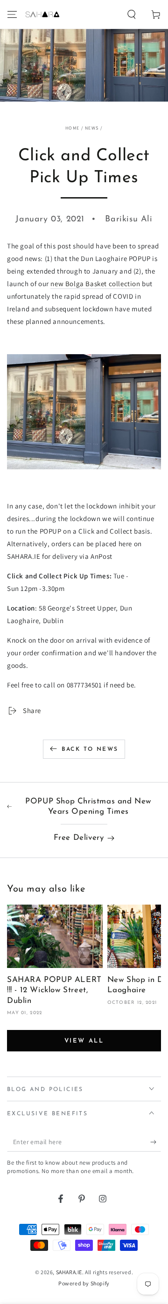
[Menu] (12, 14)
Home (72, 128)
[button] (131, 14)
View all (84, 1041)
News (91, 128)
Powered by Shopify (84, 1283)
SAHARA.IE (69, 1272)
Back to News (90, 749)
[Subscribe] (155, 1142)
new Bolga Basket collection (95, 283)
